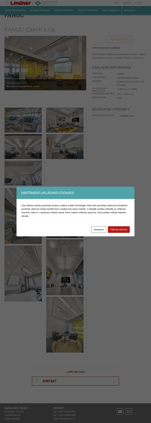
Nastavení (99, 229)
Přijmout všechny (118, 229)
